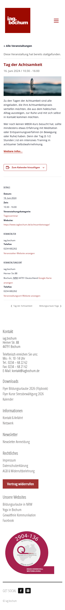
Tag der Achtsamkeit (22, 305)
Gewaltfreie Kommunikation (19, 515)
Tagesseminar (11, 215)
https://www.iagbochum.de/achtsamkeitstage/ (27, 224)
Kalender (8, 399)
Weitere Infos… (13, 151)
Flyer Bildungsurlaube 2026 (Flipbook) (25, 388)
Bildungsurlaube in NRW (17, 504)
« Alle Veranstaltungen (18, 46)
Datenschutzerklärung (15, 465)
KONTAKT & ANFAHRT (35, 2)
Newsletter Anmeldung (16, 441)
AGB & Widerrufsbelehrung (18, 471)
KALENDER (54, 2)
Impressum (9, 460)
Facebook (8, 520)
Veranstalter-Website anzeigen (19, 253)
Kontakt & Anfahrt (13, 417)
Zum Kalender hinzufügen (26, 167)
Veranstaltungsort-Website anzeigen (22, 295)
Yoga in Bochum (12, 509)
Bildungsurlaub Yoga (49, 305)
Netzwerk (8, 423)
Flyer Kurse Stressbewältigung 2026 (23, 393)
